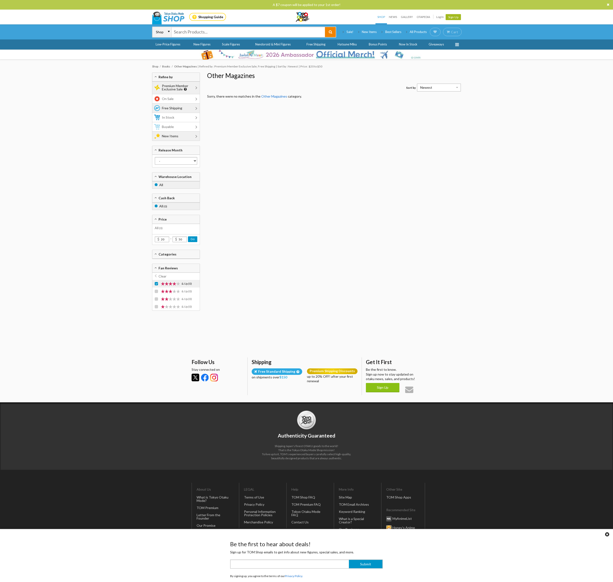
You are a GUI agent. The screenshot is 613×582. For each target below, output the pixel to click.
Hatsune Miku (347, 44)
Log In (440, 17)
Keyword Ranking (352, 512)
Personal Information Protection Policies (260, 513)
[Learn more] (185, 89)
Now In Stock (408, 44)
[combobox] (248, 32)
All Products (418, 32)
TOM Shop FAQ (303, 497)
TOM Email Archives (354, 504)
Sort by (411, 87)
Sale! (349, 32)
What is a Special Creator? (351, 520)
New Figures (201, 44)
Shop (381, 17)
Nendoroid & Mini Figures (273, 44)
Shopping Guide (210, 17)
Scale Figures (231, 44)
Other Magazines (231, 75)
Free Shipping (315, 44)
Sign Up (453, 17)
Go (193, 239)
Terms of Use (254, 497)
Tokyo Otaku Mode (303, 17)
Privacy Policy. (294, 568)
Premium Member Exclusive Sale (175, 87)
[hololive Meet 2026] (306, 55)
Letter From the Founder (208, 516)
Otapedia (423, 17)
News (393, 17)
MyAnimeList (402, 518)
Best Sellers (393, 32)
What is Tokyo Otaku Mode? (212, 499)
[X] (195, 377)
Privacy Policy (254, 504)
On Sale (168, 99)
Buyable (168, 127)
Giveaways (436, 44)
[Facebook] (205, 377)
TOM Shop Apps (398, 497)
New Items (369, 32)
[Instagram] (214, 377)
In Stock (168, 117)
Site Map (345, 497)
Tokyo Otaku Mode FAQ (305, 513)
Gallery (407, 17)
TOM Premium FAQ (306, 504)
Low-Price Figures (168, 44)
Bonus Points (378, 44)
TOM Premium (207, 508)
